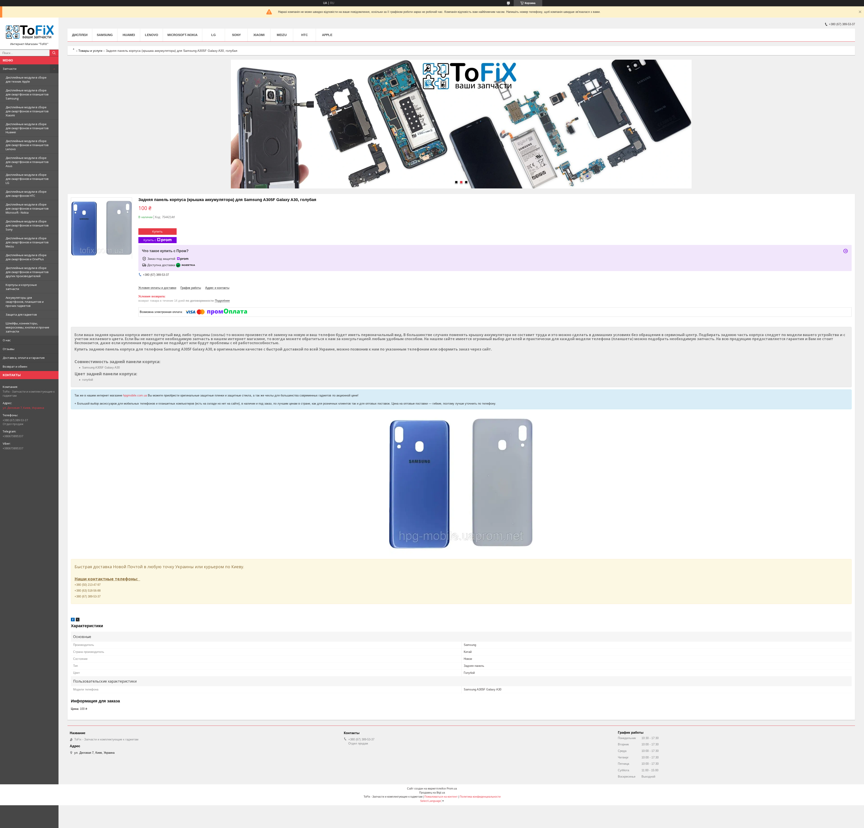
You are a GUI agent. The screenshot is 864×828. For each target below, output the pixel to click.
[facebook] (73, 620)
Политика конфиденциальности (480, 796)
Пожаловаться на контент (441, 796)
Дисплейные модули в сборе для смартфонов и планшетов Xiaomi (27, 111)
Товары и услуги (90, 50)
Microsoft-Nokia (182, 35)
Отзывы (8, 349)
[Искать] (54, 53)
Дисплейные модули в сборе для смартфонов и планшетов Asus (27, 162)
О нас (7, 340)
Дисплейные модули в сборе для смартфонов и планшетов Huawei (27, 128)
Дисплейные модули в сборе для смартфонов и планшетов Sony (27, 225)
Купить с (150, 240)
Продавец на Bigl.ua (432, 792)
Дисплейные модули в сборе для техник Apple (26, 79)
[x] (77, 620)
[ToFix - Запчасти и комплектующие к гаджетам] (29, 31)
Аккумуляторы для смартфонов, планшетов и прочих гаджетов (25, 302)
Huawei (129, 35)
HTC (304, 35)
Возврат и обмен (15, 366)
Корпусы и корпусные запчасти (21, 287)
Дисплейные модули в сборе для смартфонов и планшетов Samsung (27, 94)
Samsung (105, 35)
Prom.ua (452, 788)
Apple (327, 35)
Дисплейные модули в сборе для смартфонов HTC (26, 194)
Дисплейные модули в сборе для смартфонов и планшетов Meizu (27, 242)
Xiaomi (259, 35)
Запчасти (9, 69)
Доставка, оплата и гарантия (24, 358)
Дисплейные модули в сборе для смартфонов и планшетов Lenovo (27, 145)
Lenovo (151, 35)
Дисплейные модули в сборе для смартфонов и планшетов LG (27, 179)
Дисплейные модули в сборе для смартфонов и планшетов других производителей (27, 272)
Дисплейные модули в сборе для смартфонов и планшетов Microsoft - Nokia (27, 208)
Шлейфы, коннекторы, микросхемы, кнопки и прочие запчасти (27, 327)
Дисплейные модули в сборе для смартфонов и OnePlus (26, 257)
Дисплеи (80, 35)
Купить (157, 231)
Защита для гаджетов (21, 314)
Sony (236, 35)
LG (213, 35)
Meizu (282, 35)
